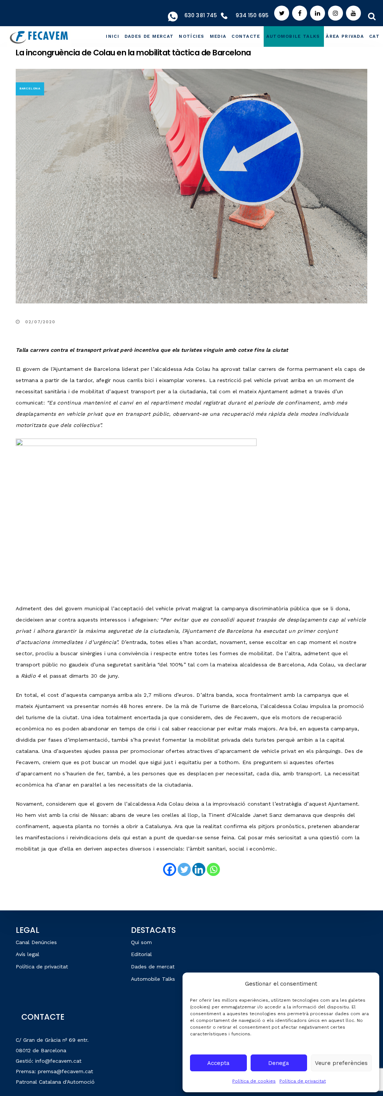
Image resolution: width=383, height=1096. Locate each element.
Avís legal (27, 954)
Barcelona (29, 88)
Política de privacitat (302, 1081)
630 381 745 (200, 15)
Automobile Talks (153, 979)
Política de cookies (254, 1081)
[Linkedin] (198, 869)
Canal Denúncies (36, 942)
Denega (278, 1063)
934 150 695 (252, 15)
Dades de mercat (153, 967)
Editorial (141, 954)
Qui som (141, 942)
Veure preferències (341, 1063)
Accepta (218, 1063)
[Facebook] (169, 869)
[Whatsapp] (213, 869)
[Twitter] (184, 869)
